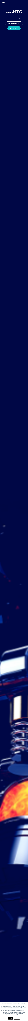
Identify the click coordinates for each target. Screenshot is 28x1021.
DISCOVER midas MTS (13, 23)
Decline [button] (17, 1018)
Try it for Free (13, 28)
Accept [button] (11, 1018)
